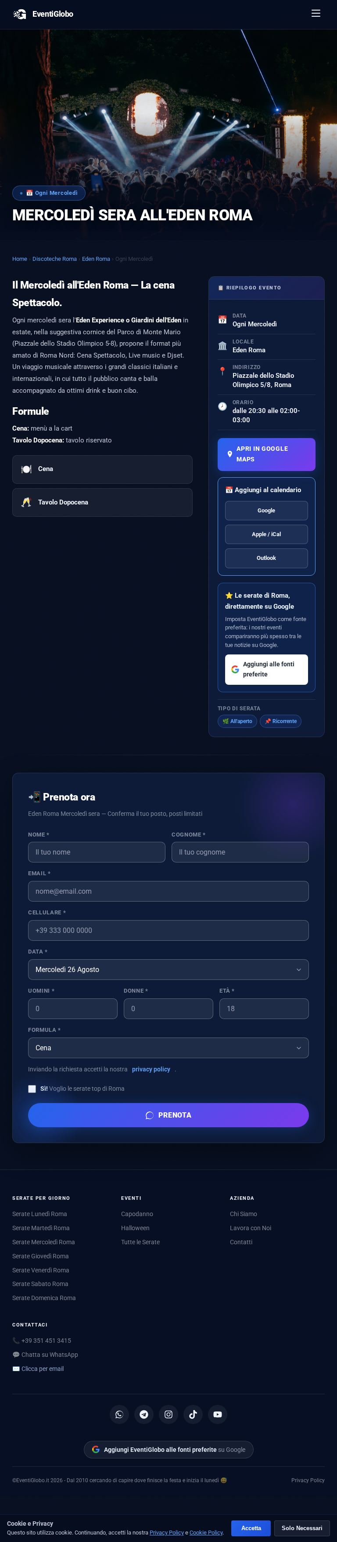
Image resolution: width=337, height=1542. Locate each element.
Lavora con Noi (250, 1227)
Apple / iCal (266, 534)
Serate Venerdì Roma (40, 1270)
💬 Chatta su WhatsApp (45, 1354)
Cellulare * (47, 912)
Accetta (251, 1528)
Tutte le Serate (140, 1242)
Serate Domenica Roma (44, 1297)
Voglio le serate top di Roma (82, 1088)
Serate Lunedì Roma (39, 1213)
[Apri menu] (316, 14)
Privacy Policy (308, 1480)
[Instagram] (168, 1414)
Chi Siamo (243, 1213)
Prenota (175, 1115)
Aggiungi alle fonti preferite (268, 669)
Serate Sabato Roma (40, 1283)
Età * (227, 990)
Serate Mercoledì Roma (43, 1242)
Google (266, 510)
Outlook (266, 558)
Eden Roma (96, 259)
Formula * (44, 1030)
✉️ (38, 1368)
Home (19, 259)
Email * (39, 873)
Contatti (241, 1242)
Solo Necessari (302, 1528)
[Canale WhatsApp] (119, 1414)
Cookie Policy (206, 1532)
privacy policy (151, 1069)
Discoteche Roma (54, 259)
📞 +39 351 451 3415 (41, 1340)
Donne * (136, 990)
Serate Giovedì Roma (40, 1256)
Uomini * (41, 990)
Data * (38, 951)
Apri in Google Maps (262, 454)
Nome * (39, 834)
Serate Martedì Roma (41, 1227)
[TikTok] (193, 1414)
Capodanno (137, 1213)
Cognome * (189, 834)
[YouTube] (217, 1414)
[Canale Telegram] (144, 1414)
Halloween (135, 1227)
